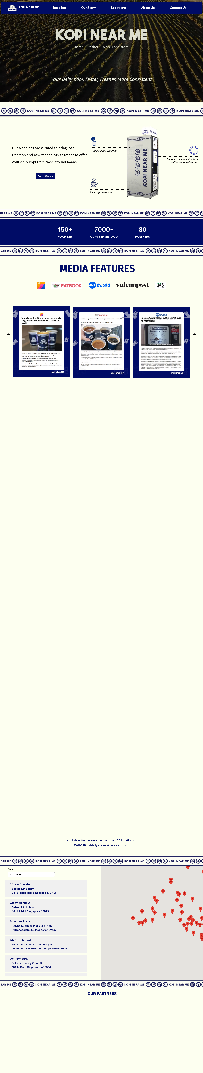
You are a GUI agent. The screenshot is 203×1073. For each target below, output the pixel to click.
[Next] (194, 334)
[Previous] (8, 334)
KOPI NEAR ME (29, 7)
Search (12, 869)
